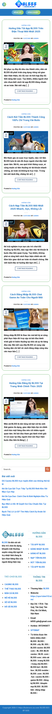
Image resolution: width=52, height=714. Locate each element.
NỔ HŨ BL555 (11, 598)
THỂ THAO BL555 (13, 589)
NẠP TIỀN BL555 (38, 558)
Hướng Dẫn (26, 25)
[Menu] (4, 4)
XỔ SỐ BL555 (11, 602)
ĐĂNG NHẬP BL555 (39, 549)
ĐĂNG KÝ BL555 (38, 553)
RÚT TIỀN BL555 (38, 562)
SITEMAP (35, 630)
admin (35, 38)
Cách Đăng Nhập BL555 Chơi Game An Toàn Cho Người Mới (26, 296)
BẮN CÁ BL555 (11, 593)
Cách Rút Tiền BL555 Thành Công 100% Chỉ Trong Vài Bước (26, 119)
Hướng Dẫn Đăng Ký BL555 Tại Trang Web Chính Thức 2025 (26, 385)
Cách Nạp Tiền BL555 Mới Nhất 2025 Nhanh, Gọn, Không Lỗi (26, 207)
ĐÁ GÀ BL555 (11, 606)
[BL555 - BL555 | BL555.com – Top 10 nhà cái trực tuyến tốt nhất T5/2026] (26, 4)
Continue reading (26, 91)
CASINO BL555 (11, 584)
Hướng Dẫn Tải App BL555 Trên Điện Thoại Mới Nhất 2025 (26, 30)
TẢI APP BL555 (38, 544)
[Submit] (47, 469)
